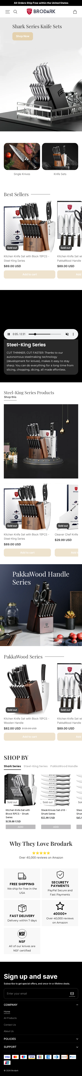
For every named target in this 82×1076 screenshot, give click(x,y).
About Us (9, 1031)
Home (7, 1011)
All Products (10, 1018)
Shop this (10, 397)
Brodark (14, 1070)
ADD (20, 826)
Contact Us (10, 1024)
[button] (7, 12)
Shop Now (22, 36)
